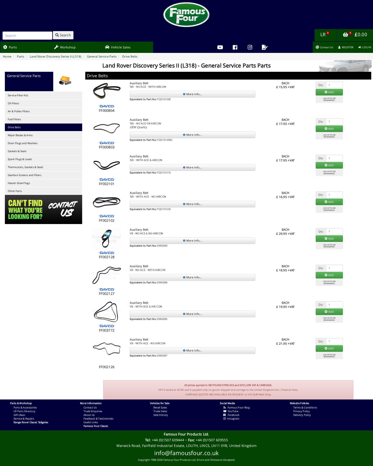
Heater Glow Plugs (19, 183)
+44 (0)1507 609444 (168, 440)
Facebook (232, 415)
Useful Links (91, 422)
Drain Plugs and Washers (23, 143)
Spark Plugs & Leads (20, 159)
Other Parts (15, 191)
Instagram (232, 418)
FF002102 (106, 220)
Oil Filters (13, 103)
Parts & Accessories (25, 407)
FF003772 (106, 330)
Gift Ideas (19, 415)
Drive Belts (14, 127)
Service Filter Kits (18, 95)
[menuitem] (234, 47)
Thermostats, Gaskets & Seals (25, 167)
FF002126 (106, 366)
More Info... (193, 94)
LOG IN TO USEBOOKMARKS (329, 99)
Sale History (160, 415)
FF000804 (106, 110)
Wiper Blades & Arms (20, 135)
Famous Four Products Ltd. (186, 434)
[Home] (186, 14)
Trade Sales (160, 411)
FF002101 (106, 183)
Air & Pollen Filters (19, 111)
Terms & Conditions (305, 407)
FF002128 (106, 257)
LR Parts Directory (24, 411)
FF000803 (106, 147)
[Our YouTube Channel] (220, 47)
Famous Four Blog (238, 407)
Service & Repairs (24, 418)
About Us (89, 415)
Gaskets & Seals (17, 151)
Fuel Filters (14, 119)
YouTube (232, 411)
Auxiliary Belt (139, 83)
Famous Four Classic (96, 426)
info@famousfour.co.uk (186, 453)
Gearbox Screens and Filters (24, 175)
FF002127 (106, 293)
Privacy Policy (301, 411)
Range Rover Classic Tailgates (31, 422)
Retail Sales (160, 407)
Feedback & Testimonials (98, 418)
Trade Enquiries (93, 411)
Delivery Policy (302, 415)
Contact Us (90, 407)
